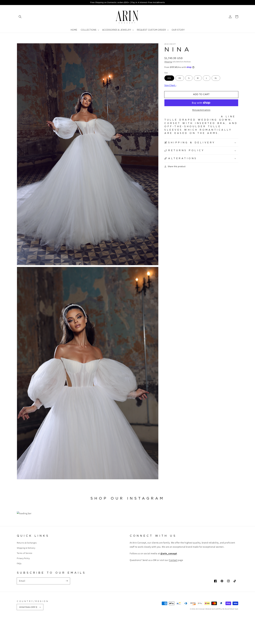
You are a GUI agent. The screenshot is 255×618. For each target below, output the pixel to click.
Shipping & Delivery (26, 548)
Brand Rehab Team (231, 609)
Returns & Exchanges (27, 542)
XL (216, 78)
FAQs (19, 563)
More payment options (201, 110)
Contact (173, 560)
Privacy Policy (23, 558)
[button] (20, 16)
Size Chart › (170, 85)
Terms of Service (24, 553)
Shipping (168, 61)
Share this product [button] (177, 166)
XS (180, 78)
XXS (169, 78)
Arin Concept (200, 609)
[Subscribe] (66, 581)
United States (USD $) (28, 607)
